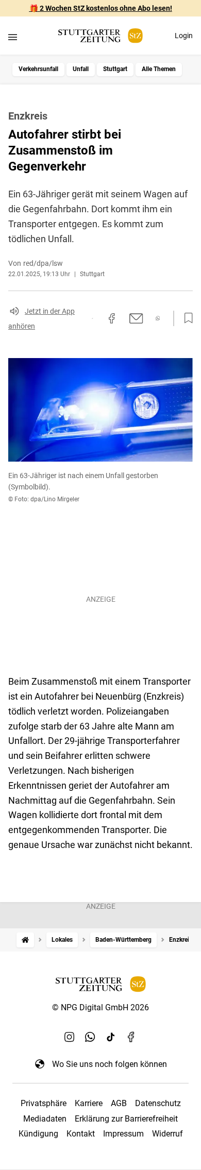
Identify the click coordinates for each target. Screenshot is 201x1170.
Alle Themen (159, 69)
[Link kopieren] (92, 318)
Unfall (81, 69)
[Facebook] (131, 1037)
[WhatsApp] (90, 1037)
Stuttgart (115, 69)
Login (184, 35)
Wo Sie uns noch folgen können (109, 1064)
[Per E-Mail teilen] (136, 318)
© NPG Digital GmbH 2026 (100, 1007)
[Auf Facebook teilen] (112, 318)
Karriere (89, 1103)
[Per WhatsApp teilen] (157, 318)
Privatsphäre (43, 1103)
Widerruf (167, 1134)
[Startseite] (25, 939)
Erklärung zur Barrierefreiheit (126, 1119)
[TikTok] (111, 1037)
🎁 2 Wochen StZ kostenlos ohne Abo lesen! (100, 8)
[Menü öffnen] (12, 37)
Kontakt (80, 1134)
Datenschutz (158, 1103)
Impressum (123, 1134)
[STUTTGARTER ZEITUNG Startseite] (100, 35)
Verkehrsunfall (38, 69)
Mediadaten (44, 1119)
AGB (119, 1103)
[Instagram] (69, 1037)
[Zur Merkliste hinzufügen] (185, 318)
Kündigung (38, 1134)
